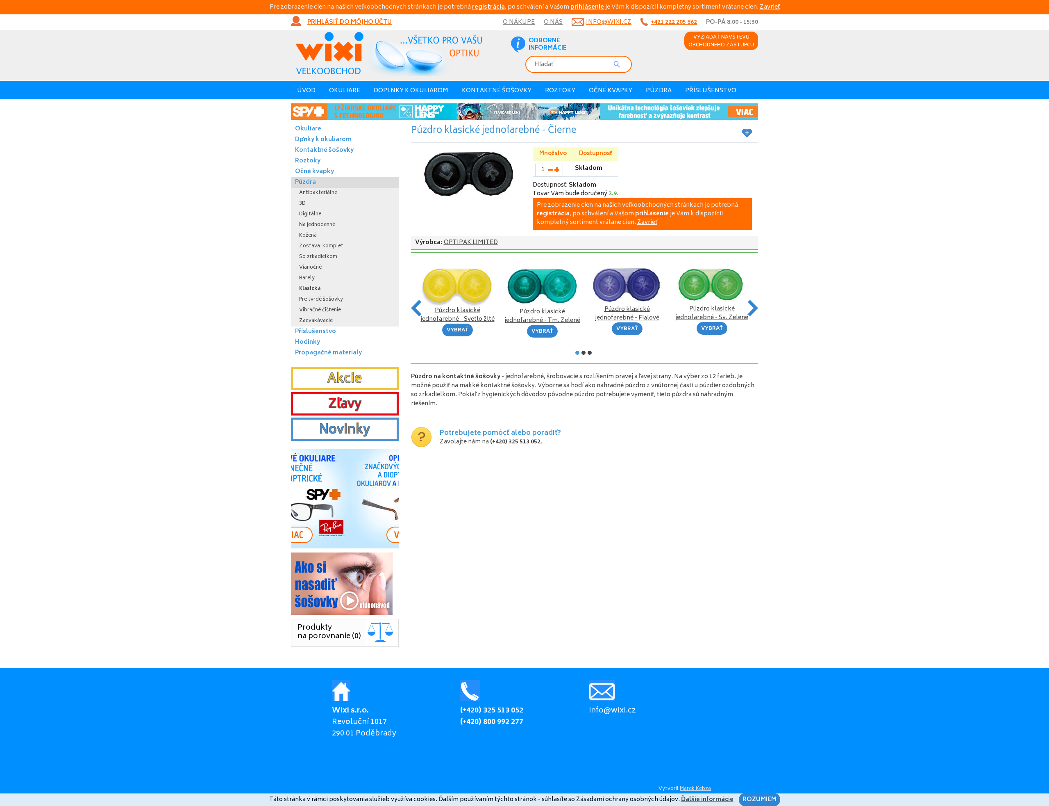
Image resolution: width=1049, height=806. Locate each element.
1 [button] (577, 353)
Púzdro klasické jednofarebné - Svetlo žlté (457, 315)
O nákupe (519, 22)
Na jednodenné (317, 225)
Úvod (306, 91)
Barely (307, 278)
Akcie (344, 379)
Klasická (309, 289)
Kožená (308, 235)
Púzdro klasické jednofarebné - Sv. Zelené (711, 313)
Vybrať (457, 330)
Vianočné (310, 267)
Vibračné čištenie (320, 310)
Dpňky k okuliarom (323, 140)
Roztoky (560, 91)
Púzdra (659, 91)
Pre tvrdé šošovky (321, 299)
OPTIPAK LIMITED (471, 242)
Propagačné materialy (328, 353)
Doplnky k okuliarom (411, 91)
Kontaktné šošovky (496, 91)
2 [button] (583, 353)
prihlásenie (587, 7)
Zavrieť (770, 7)
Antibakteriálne (318, 193)
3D (302, 203)
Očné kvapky (610, 91)
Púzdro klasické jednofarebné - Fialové (627, 313)
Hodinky (307, 342)
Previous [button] (416, 308)
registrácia (488, 7)
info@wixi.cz (608, 22)
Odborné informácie (548, 44)
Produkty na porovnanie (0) (329, 632)
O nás (553, 22)
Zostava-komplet (321, 246)
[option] (524, 111)
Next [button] (753, 308)
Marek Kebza (695, 789)
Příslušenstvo (710, 91)
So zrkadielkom (318, 257)
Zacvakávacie (316, 321)
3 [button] (590, 353)
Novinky (344, 430)
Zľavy (344, 405)
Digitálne (310, 214)
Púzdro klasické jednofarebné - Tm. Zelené (542, 316)
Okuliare (344, 91)
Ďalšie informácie (707, 800)
